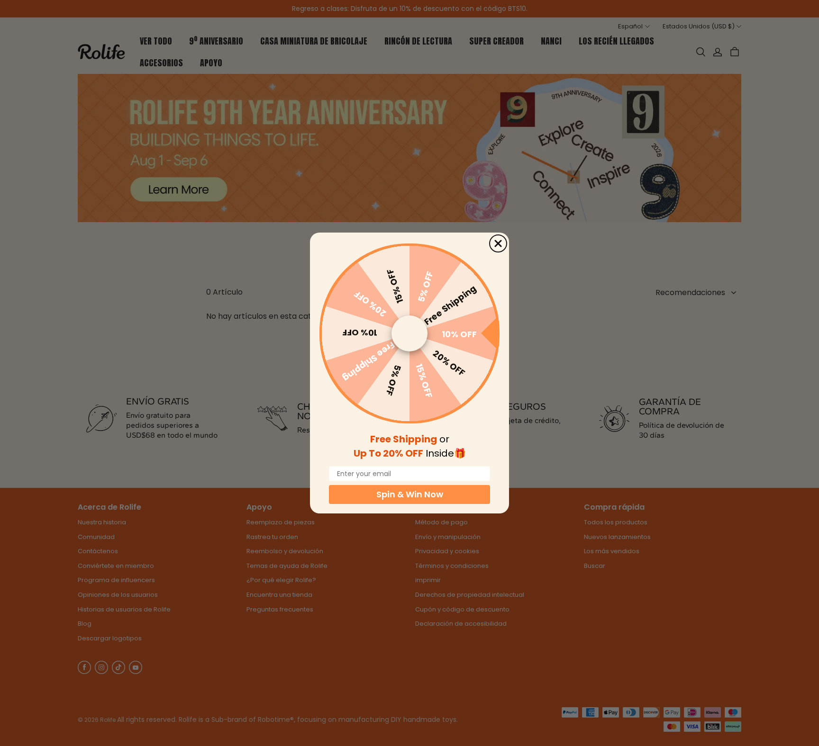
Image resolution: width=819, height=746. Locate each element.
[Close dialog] (498, 243)
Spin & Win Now (409, 494)
